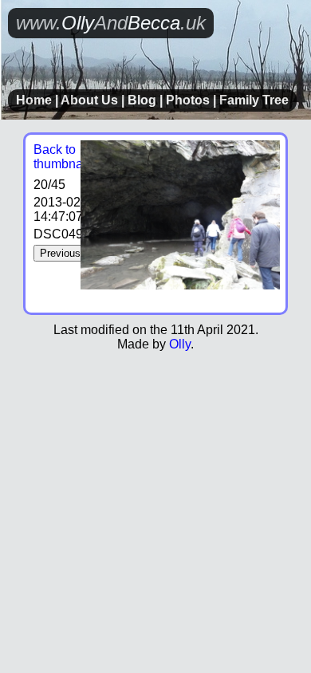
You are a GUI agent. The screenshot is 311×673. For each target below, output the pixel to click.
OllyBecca (111, 22)
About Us (89, 100)
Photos (188, 100)
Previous (60, 253)
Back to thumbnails (64, 157)
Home (34, 100)
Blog (142, 100)
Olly (180, 344)
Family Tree (254, 100)
